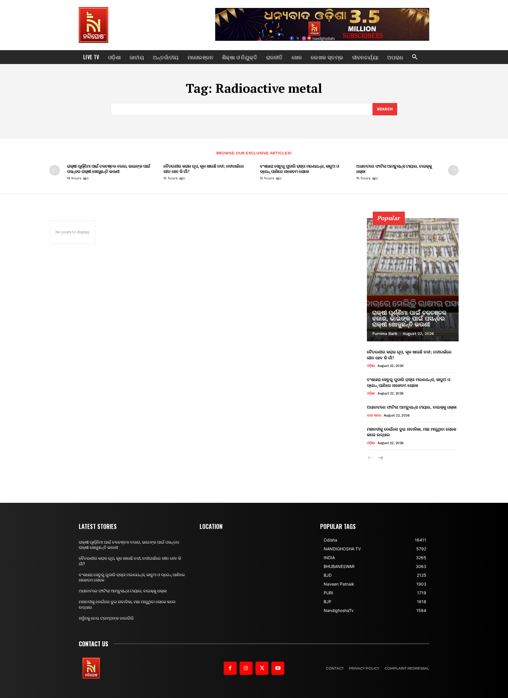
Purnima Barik (384, 333)
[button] (415, 57)
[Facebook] (230, 668)
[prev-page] (54, 170)
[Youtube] (277, 668)
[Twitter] (261, 668)
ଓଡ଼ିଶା (371, 366)
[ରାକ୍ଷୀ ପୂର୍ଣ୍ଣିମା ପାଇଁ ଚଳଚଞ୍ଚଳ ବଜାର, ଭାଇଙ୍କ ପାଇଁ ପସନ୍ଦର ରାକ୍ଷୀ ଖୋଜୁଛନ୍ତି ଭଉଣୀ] (413, 279)
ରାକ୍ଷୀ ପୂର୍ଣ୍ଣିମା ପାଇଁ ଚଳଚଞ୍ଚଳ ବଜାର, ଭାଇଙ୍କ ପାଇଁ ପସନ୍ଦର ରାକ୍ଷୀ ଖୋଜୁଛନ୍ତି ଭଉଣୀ (108, 168)
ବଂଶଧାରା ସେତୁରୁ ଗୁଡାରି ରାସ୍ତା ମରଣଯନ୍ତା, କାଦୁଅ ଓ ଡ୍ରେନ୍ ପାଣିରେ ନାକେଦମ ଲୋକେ (299, 168)
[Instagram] (246, 668)
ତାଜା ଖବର (374, 415)
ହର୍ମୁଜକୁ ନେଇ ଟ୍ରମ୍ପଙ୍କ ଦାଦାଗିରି (106, 618)
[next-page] (453, 170)
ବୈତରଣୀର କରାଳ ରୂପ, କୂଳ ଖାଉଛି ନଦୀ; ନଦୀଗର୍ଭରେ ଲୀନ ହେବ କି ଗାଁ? (203, 168)
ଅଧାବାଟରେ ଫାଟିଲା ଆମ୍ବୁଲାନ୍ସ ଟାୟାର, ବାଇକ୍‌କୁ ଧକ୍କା (394, 168)
